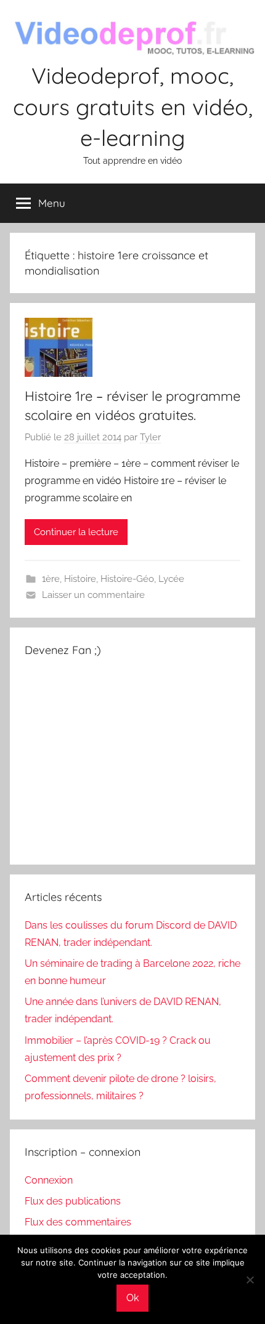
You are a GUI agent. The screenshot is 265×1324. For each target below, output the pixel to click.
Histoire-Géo (127, 578)
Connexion (49, 1180)
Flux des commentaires (78, 1222)
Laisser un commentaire (93, 594)
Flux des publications (73, 1201)
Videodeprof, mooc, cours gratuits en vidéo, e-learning (133, 106)
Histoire (80, 578)
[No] (249, 1280)
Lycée (171, 578)
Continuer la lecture (76, 532)
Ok (132, 1298)
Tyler (150, 437)
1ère (51, 578)
